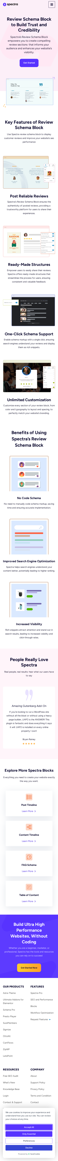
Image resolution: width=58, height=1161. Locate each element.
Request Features (39, 1019)
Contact (34, 1102)
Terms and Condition (40, 1095)
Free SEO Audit (10, 1076)
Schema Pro (9, 1009)
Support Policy (37, 1082)
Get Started (29, 63)
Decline (29, 1147)
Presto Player (9, 1016)
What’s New (9, 1082)
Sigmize (7, 1029)
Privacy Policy (37, 1089)
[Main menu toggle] (51, 4)
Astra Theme (9, 993)
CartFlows (8, 1042)
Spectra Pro (36, 993)
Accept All (29, 1127)
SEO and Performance (41, 999)
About (33, 1076)
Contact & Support (12, 1102)
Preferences (29, 1141)
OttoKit (7, 1036)
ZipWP (6, 1049)
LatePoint (8, 1056)
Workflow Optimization (42, 1012)
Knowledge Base (11, 1089)
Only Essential (29, 1134)
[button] (29, 968)
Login (5, 1095)
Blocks (33, 1006)
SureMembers (10, 1023)
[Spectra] (10, 4)
